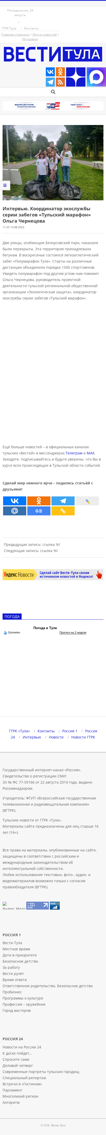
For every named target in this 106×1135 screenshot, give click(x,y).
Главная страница (15, 34)
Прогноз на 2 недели (72, 632)
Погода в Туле (45, 628)
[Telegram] (50, 82)
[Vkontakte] (50, 71)
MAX (90, 453)
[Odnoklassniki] (60, 71)
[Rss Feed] (60, 82)
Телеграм (74, 453)
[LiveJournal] (87, 500)
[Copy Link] (63, 510)
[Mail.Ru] (14, 510)
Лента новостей (44, 34)
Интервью (30, 39)
